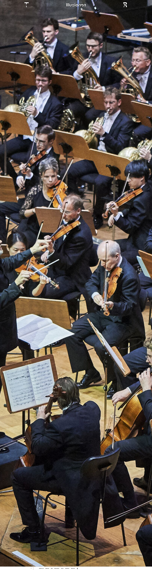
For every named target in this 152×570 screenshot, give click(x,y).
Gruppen (67, 568)
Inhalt (116, 560)
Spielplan (41, 568)
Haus (62, 568)
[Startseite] (26, 4)
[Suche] (31, 568)
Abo (52, 568)
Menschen (56, 568)
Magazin (73, 568)
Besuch (47, 568)
